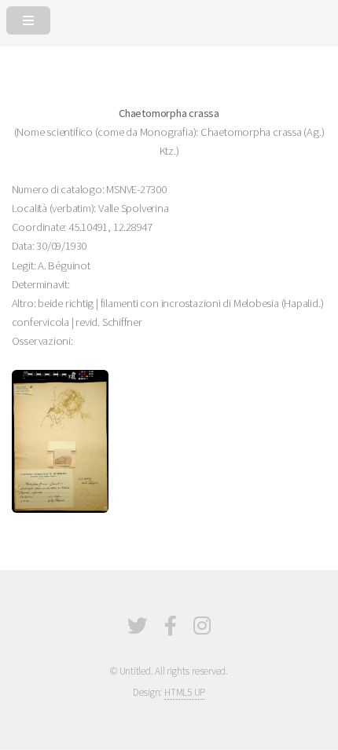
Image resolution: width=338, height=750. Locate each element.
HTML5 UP (184, 692)
